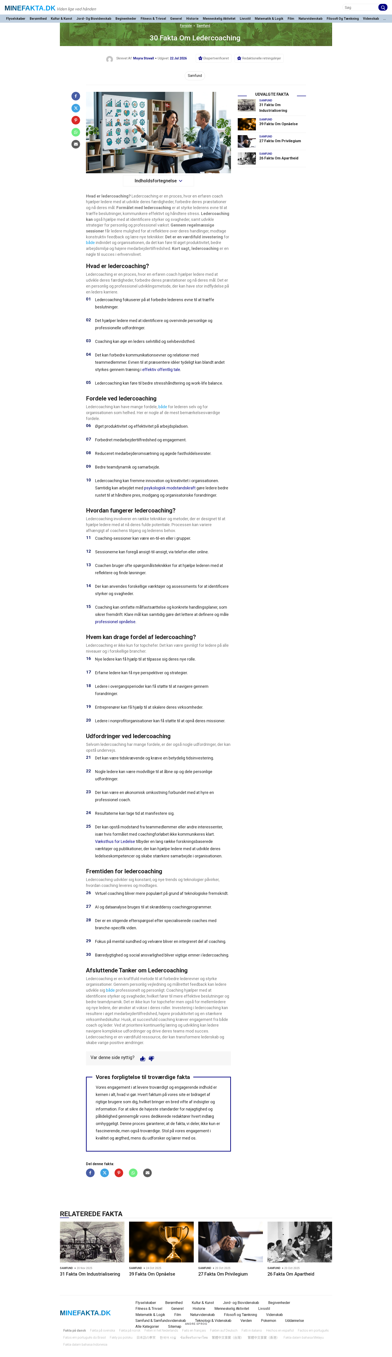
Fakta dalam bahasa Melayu (304, 1337)
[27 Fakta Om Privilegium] (247, 141)
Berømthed (38, 18)
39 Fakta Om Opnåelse (278, 124)
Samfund (203, 25)
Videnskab (371, 18)
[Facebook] (75, 96)
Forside (186, 25)
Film (291, 18)
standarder (169, 1109)
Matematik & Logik (269, 18)
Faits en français (194, 1330)
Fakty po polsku (121, 1337)
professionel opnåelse (115, 621)
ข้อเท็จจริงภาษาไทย (194, 1337)
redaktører (181, 1116)
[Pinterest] (75, 120)
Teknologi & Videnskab (213, 1320)
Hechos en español (280, 1330)
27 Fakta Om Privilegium (280, 141)
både (90, 242)
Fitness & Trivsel (153, 18)
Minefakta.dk (30, 8)
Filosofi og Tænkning (343, 18)
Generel (176, 18)
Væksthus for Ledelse (115, 841)
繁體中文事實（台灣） (228, 1337)
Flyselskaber (15, 18)
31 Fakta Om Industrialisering (90, 1274)
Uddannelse (294, 1320)
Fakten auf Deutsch (224, 1330)
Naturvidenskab (310, 18)
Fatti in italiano (252, 1330)
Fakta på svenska (102, 1330)
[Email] (75, 144)
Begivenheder (125, 18)
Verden (246, 1320)
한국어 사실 (168, 1337)
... (384, 18)
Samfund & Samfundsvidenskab (160, 1320)
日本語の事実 (146, 1337)
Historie (192, 18)
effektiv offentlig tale (161, 369)
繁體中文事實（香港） (263, 1337)
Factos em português (313, 1330)
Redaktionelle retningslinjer (261, 58)
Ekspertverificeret (216, 58)
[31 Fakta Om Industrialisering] (247, 105)
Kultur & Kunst (61, 18)
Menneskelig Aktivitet (219, 18)
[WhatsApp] (75, 132)
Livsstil (245, 18)
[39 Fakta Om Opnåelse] (247, 124)
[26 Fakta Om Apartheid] (247, 158)
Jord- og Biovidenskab (93, 18)
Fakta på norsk (129, 1330)
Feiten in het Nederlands (161, 1330)
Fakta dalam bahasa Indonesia (85, 1344)
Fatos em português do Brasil (84, 1337)
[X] (75, 108)
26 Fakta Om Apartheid (278, 158)
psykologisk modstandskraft (170, 488)
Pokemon (268, 1320)
